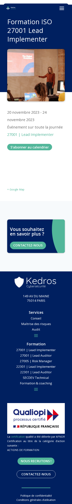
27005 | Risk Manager (36, 361)
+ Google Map (15, 189)
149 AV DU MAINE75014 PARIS (36, 298)
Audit (36, 330)
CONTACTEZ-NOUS (28, 245)
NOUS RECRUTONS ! (36, 461)
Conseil (36, 318)
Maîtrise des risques (36, 324)
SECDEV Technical (36, 378)
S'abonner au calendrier (30, 147)
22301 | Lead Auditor (36, 372)
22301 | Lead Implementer (36, 367)
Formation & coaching (36, 383)
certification (18, 436)
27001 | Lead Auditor (36, 356)
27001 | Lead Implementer (30, 134)
